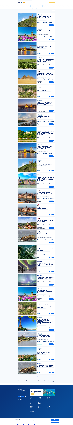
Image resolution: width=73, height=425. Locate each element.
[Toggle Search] (54, 0)
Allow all (55, 419)
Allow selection (55, 420)
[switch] (23, 424)
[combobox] (53, 10)
